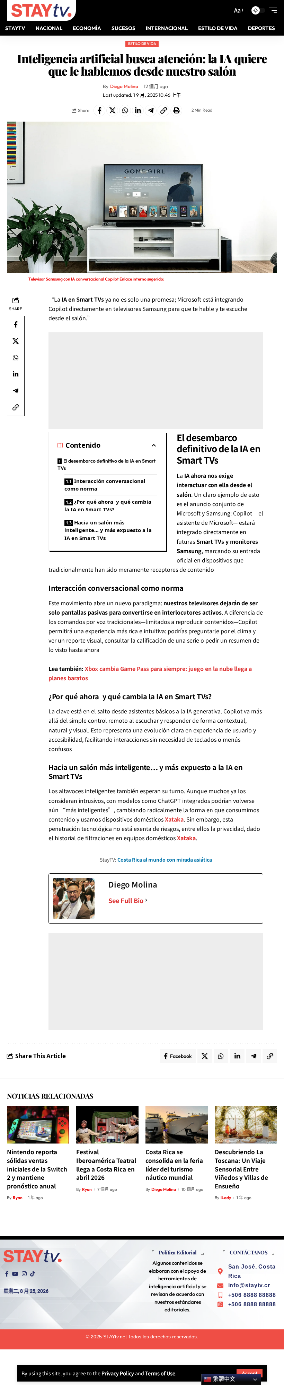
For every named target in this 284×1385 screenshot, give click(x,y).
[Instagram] (24, 1274)
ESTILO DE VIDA (142, 43)
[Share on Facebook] (99, 110)
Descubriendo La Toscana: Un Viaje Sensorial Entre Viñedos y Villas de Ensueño (241, 1168)
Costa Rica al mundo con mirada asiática (164, 859)
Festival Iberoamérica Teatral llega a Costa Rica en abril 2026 (106, 1164)
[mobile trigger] (271, 10)
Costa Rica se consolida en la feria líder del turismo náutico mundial (174, 1164)
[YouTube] (15, 1274)
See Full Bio (125, 900)
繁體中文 (223, 1379)
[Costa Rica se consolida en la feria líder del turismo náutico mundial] (176, 1125)
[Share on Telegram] (151, 110)
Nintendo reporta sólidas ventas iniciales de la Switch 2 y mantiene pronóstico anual (37, 1168)
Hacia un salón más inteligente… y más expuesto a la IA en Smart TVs (108, 530)
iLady (226, 1197)
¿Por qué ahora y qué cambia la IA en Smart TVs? (107, 505)
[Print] (176, 110)
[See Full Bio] (146, 900)
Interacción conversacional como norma (104, 484)
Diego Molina (124, 86)
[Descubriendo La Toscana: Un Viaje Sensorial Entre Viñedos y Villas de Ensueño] (246, 1125)
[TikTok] (32, 1274)
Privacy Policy (117, 1373)
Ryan (18, 1197)
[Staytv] (41, 10)
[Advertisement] (155, 380)
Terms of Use (160, 1373)
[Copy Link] (163, 110)
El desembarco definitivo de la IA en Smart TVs (106, 464)
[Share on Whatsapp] (125, 110)
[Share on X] (112, 110)
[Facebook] (6, 1274)
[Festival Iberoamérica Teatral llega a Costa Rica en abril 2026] (107, 1125)
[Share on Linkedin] (138, 110)
